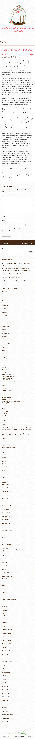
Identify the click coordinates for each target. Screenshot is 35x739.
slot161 (3, 555)
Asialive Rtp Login (6, 397)
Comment (5, 196)
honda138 (4, 578)
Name (4, 216)
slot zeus (4, 551)
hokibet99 (4, 569)
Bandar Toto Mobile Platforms (7, 243)
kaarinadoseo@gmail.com (10, 57)
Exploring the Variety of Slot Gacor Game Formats (15, 274)
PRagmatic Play (6, 665)
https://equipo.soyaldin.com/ (9, 447)
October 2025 (5, 340)
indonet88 (4, 461)
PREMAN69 (5, 498)
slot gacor (4, 477)
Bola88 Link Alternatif (7, 374)
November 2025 (6, 336)
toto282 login (5, 484)
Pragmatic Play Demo (7, 714)
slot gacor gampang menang (9, 599)
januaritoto (4, 562)
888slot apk (5, 449)
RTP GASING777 (6, 502)
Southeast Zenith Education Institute (17, 29)
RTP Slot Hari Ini (6, 544)
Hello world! (20, 292)
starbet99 (4, 566)
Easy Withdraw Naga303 (8, 376)
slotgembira (5, 465)
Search (3, 249)
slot (3, 668)
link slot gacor (5, 474)
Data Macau (5, 647)
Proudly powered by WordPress (12, 736)
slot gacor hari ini (6, 633)
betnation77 (5, 470)
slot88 (3, 442)
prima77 (4, 537)
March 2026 (5, 322)
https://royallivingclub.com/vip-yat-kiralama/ (13, 550)
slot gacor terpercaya (7, 626)
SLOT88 (4, 367)
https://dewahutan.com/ (8, 466)
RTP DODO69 (6, 513)
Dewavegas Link (6, 396)
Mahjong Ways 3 (6, 527)
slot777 (4, 534)
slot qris (4, 438)
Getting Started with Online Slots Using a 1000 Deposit (16, 281)
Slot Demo (4, 541)
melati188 (4, 603)
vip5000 (4, 417)
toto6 (3, 582)
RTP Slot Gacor (6, 654)
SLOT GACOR (6, 509)
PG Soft (4, 725)
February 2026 (5, 326)
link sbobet (5, 707)
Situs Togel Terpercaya (8, 403)
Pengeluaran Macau (7, 530)
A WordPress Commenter (8, 292)
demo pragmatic (6, 672)
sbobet (4, 61)
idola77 (4, 463)
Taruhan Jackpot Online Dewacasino (11, 401)
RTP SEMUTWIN (6, 505)
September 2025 (6, 343)
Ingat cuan (4, 404)
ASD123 (4, 458)
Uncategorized (6, 362)
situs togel (4, 481)
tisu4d (3, 619)
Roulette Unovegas (7, 399)
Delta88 (4, 373)
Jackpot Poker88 (6, 380)
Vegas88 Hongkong (7, 378)
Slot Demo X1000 (6, 644)
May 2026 (4, 315)
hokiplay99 (5, 408)
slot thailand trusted (7, 491)
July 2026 (4, 308)
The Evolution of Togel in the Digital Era (12, 277)
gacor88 (4, 615)
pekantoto (4, 589)
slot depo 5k (5, 610)
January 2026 (5, 329)
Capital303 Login (6, 390)
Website (4, 225)
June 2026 (4, 312)
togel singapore (6, 711)
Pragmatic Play (5, 690)
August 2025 (5, 347)
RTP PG (4, 679)
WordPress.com (17, 738)
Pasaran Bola (5, 548)
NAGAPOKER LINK (7, 576)
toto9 (3, 585)
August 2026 (5, 305)
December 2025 (6, 333)
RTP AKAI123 (5, 520)
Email (3, 220)
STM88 (4, 675)
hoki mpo (4, 410)
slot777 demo (5, 613)
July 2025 (4, 350)
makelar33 (4, 456)
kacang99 (4, 559)
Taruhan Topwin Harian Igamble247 (11, 394)
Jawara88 (4, 445)
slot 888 (4, 424)
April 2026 (4, 319)
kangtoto (4, 482)
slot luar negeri (6, 495)
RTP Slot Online (6, 697)
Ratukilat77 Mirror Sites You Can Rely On (27, 243)
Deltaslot (4, 413)
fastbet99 (4, 592)
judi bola (4, 389)
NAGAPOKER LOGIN (8, 573)
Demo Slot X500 (6, 651)
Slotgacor (4, 369)
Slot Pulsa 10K (5, 693)
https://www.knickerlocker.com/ (10, 381)
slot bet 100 (5, 488)
